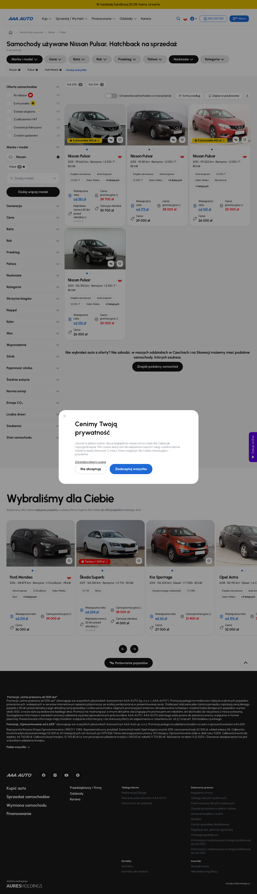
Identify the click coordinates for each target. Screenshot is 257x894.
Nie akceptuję (90, 469)
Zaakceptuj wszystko (131, 469)
